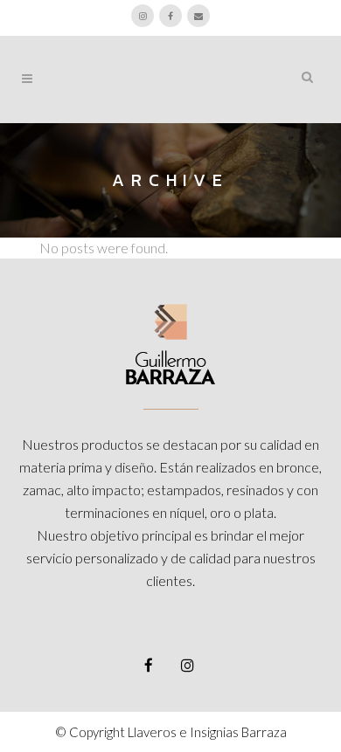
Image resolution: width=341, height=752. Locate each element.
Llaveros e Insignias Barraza (207, 732)
